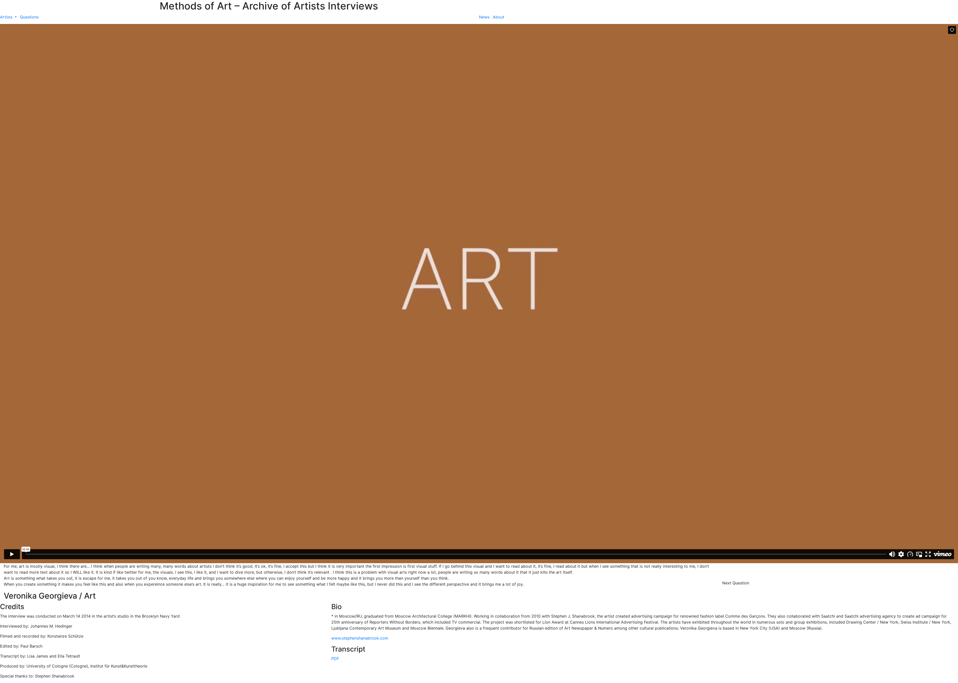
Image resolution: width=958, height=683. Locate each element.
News (484, 16)
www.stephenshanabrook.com (359, 638)
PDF (335, 658)
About (498, 16)
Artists (7, 16)
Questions (29, 16)
